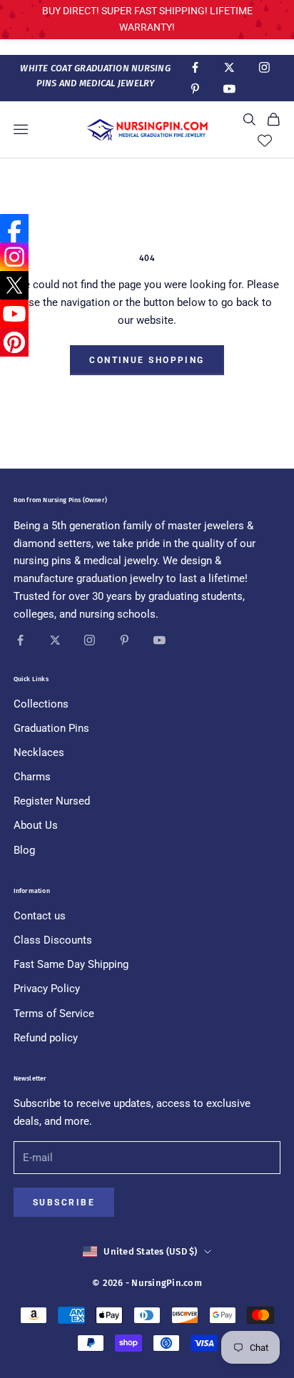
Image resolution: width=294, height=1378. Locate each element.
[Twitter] (14, 285)
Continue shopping (146, 360)
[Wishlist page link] (265, 140)
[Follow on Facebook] (195, 67)
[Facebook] (14, 228)
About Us (36, 825)
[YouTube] (14, 314)
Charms (32, 776)
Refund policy (46, 1037)
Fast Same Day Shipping (71, 964)
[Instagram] (14, 257)
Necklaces (39, 752)
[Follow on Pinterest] (195, 89)
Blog (24, 850)
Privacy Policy (47, 988)
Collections (41, 704)
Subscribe (64, 1203)
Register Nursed (52, 801)
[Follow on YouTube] (229, 89)
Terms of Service (54, 1013)
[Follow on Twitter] (229, 67)
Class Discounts (53, 940)
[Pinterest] (14, 342)
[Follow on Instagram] (264, 67)
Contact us (40, 915)
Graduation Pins (51, 728)
